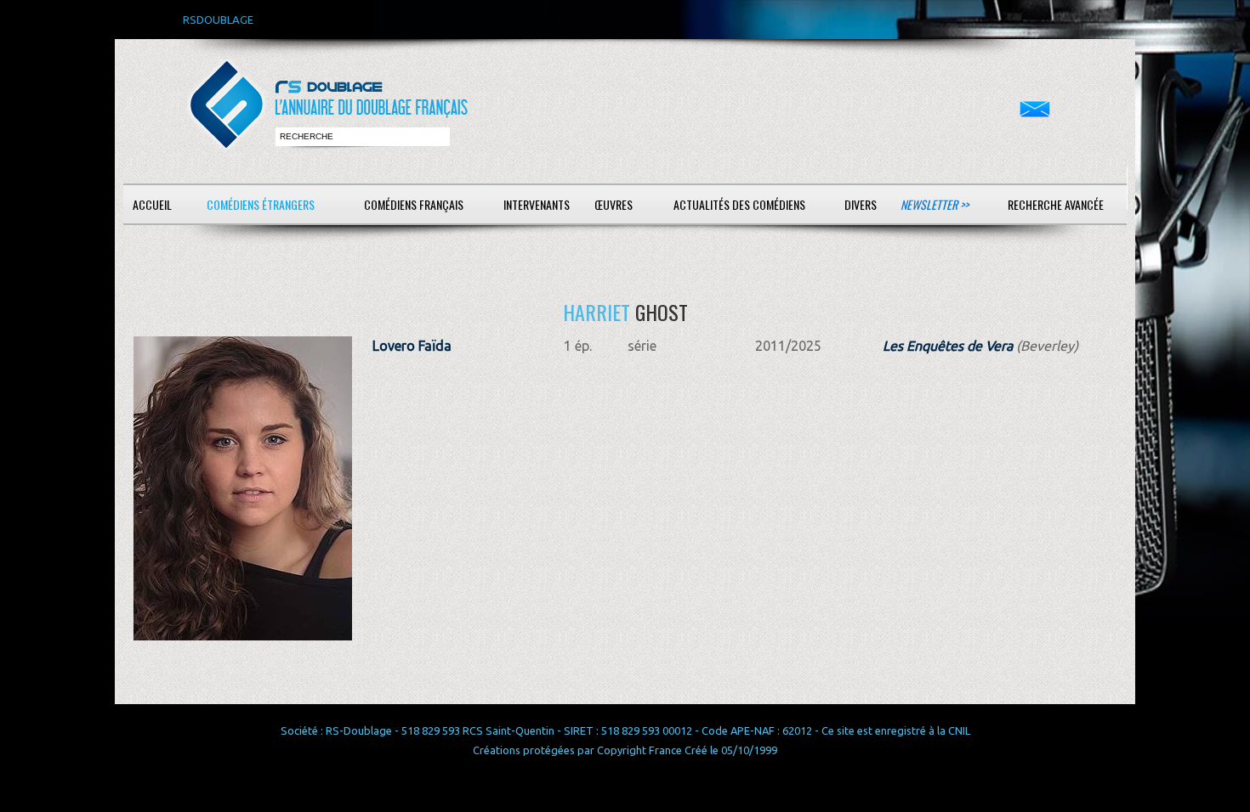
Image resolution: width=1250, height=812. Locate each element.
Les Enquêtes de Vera (948, 345)
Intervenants (536, 204)
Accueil (152, 204)
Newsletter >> (935, 204)
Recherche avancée (1056, 204)
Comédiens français (413, 204)
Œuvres (613, 204)
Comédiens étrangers (261, 204)
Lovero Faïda (412, 345)
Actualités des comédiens (739, 204)
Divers (860, 204)
